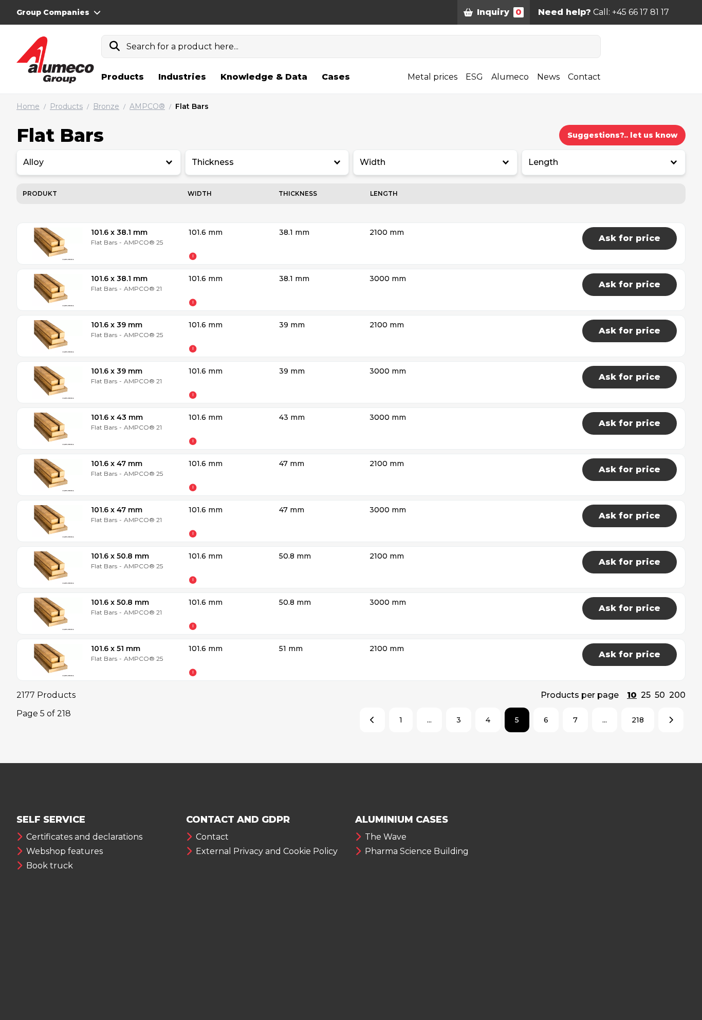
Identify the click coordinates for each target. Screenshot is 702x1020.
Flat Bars (192, 106)
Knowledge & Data (263, 77)
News (548, 77)
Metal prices (432, 77)
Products (122, 77)
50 (660, 695)
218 (638, 720)
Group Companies (52, 12)
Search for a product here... (182, 46)
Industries (182, 77)
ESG (474, 77)
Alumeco (510, 77)
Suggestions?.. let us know (622, 135)
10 (632, 695)
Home (28, 106)
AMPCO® (147, 106)
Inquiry (499, 12)
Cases (336, 77)
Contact (584, 77)
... (429, 720)
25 (646, 695)
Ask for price (629, 238)
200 (677, 695)
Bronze (106, 106)
